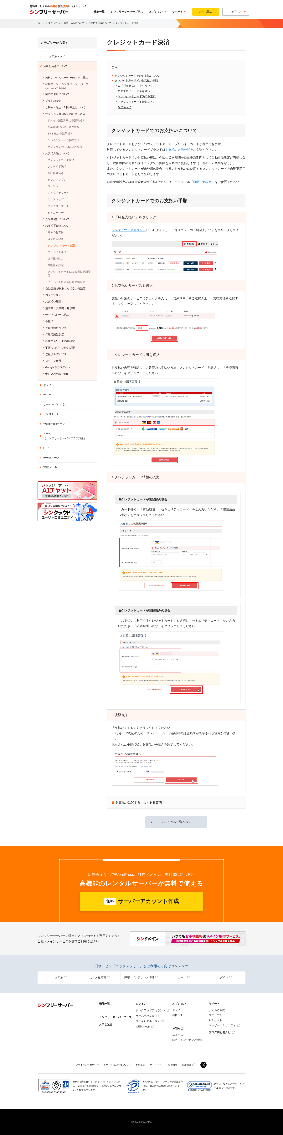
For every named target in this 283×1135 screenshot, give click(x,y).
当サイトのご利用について (117, 1064)
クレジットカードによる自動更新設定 (69, 273)
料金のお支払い (57, 232)
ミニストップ (56, 199)
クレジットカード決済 (61, 159)
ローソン (53, 186)
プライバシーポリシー (87, 1064)
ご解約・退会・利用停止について (65, 107)
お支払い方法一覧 (177, 149)
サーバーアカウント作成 (142, 901)
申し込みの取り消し (57, 373)
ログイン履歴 (53, 360)
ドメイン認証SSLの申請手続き (66, 120)
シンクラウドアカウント (129, 230)
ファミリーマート (58, 206)
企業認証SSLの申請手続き (64, 127)
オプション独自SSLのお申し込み (65, 113)
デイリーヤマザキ (58, 192)
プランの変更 (53, 100)
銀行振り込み (56, 173)
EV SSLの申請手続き (60, 133)
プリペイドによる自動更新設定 (66, 281)
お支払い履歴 (53, 301)
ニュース (180, 977)
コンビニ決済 (56, 238)
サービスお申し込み (57, 314)
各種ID (49, 321)
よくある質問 (98, 977)
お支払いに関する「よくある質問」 (140, 802)
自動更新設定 (202, 182)
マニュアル (56, 977)
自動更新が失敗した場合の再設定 (65, 288)
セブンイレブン (57, 179)
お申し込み (206, 11)
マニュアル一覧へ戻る (176, 821)
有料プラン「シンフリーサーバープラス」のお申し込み (68, 86)
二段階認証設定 (54, 334)
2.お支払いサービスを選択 (134, 91)
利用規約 (140, 1064)
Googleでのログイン (57, 367)
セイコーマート (57, 212)
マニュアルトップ (54, 56)
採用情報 (186, 1064)
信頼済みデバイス (56, 354)
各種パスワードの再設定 (60, 340)
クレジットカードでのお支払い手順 (136, 80)
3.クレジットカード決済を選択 (137, 96)
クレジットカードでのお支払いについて (139, 75)
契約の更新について (57, 94)
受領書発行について (57, 219)
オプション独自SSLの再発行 (65, 146)
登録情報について (56, 327)
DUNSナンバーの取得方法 (63, 140)
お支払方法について (57, 153)
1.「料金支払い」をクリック (135, 85)
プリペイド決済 (57, 166)
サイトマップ (156, 1064)
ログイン (222, 977)
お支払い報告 (53, 294)
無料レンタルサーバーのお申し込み (66, 77)
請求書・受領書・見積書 (60, 308)
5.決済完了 (124, 107)
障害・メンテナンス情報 (139, 977)
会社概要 (172, 1064)
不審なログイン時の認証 (60, 347)
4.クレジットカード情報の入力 (137, 101)
